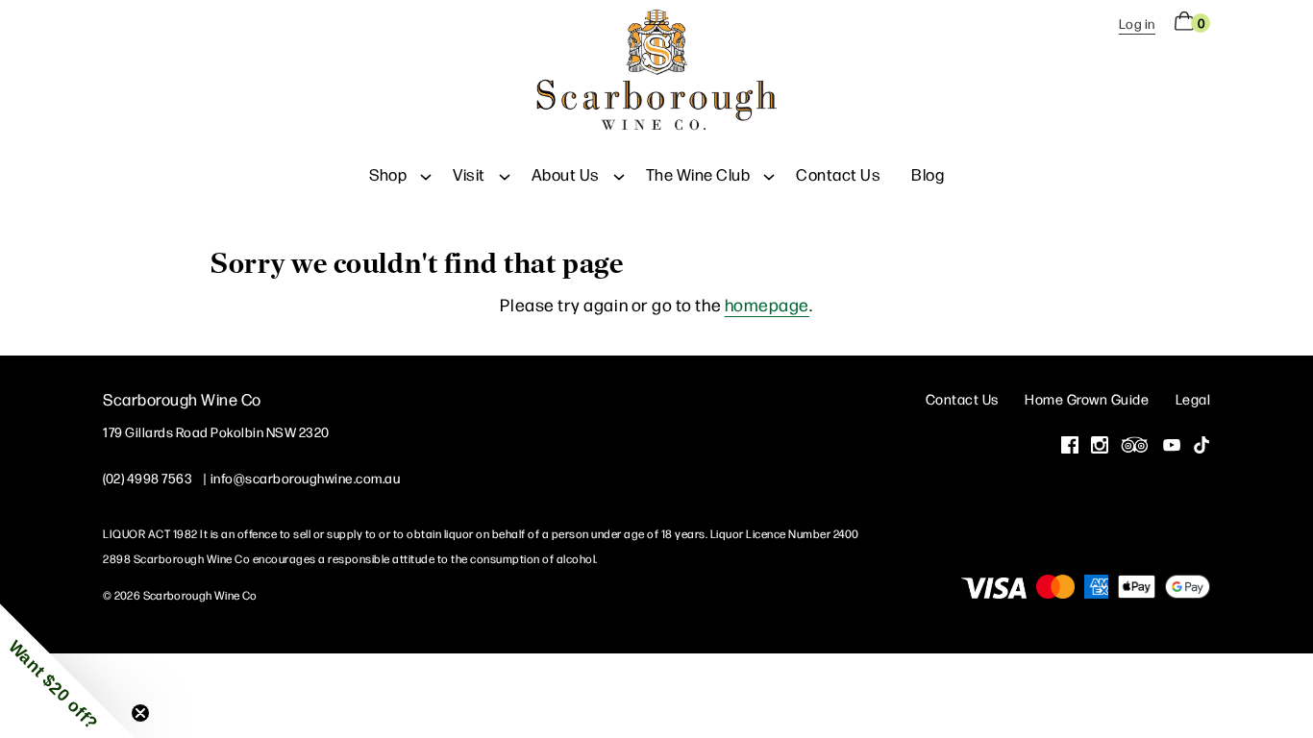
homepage (767, 304)
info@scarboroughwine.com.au (306, 477)
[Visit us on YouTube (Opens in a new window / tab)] (1171, 446)
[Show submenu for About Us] (619, 174)
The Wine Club (698, 173)
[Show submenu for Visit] (504, 174)
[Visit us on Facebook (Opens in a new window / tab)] (1069, 446)
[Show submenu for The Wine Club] (768, 174)
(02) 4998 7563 (147, 477)
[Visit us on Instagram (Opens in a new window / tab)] (1099, 446)
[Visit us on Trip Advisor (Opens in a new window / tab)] (1135, 446)
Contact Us (838, 173)
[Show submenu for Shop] (425, 174)
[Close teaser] (140, 713)
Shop (388, 173)
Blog (927, 173)
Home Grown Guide (1087, 398)
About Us (566, 173)
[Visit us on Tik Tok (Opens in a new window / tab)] (1201, 446)
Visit (469, 173)
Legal (1193, 398)
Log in (1137, 23)
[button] (67, 670)
